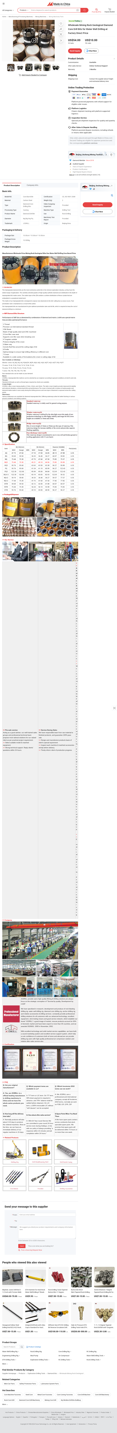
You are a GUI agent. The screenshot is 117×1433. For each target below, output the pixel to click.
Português (33, 1417)
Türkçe (47, 1419)
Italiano (60, 1417)
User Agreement (71, 1424)
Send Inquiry (75, 51)
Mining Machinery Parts (56, 16)
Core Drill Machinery (102, 1395)
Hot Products (9, 1412)
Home (4, 16)
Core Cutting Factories (65, 1395)
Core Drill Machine (84, 1395)
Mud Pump (34, 1355)
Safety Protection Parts (27, 1384)
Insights (63, 1414)
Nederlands (76, 1417)
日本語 (97, 1417)
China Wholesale (56, 1412)
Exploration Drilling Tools (39, 1360)
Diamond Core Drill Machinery (29, 1400)
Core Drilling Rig (64, 1351)
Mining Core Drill (50, 1400)
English (18, 1417)
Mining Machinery (40, 16)
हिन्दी (102, 1417)
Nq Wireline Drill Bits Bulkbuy (71, 1400)
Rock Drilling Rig (36, 1351)
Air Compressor (63, 1355)
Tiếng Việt (55, 1419)
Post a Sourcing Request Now (30, 1250)
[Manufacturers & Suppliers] (58, 4)
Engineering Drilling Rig (10, 1355)
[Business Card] (112, 195)
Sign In (71, 175)
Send (22, 1246)
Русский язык (51, 1417)
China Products (21, 1412)
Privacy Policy (92, 1424)
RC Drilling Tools (64, 1360)
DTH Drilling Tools (8, 1360)
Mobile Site (55, 1414)
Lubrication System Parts (50, 1384)
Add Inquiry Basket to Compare (34, 75)
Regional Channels (92, 1412)
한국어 (90, 1417)
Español (25, 1417)
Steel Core (29, 1395)
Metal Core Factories (44, 1395)
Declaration (82, 1424)
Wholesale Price (69, 1412)
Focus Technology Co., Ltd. (43, 1424)
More (4, 1404)
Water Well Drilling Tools (95, 1355)
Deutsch (67, 1417)
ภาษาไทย (109, 1417)
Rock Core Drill (9, 1400)
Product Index (105, 1412)
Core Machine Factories (12, 1395)
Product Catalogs (34, 1347)
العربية (84, 1417)
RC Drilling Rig (91, 1351)
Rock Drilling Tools (93, 1360)
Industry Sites (80, 1412)
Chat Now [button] (93, 51)
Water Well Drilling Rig (9, 1351)
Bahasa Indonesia (66, 1419)
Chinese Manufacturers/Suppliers (38, 1412)
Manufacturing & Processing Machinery (21, 16)
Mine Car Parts (9, 1384)
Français (42, 1417)
